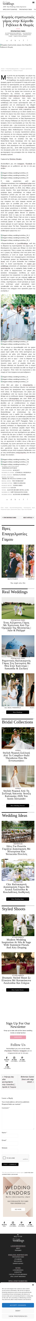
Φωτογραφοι (13, 579)
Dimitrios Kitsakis (16, 159)
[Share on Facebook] (7, 40)
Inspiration (18, 844)
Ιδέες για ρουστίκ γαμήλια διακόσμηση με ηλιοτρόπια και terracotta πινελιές (16, 850)
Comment (6, 1108)
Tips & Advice (18, 1261)
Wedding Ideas (14, 815)
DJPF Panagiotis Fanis (19, 492)
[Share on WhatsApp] (24, 40)
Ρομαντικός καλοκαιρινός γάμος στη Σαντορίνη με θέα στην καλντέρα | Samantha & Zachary (16, 664)
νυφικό (27, 210)
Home (2, 69)
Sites (18, 1268)
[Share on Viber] (28, 40)
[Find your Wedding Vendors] (18, 1197)
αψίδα (30, 277)
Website (4, 1148)
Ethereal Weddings (23, 472)
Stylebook (18, 1259)
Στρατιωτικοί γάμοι (15, 509)
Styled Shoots (13, 909)
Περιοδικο (18, 1250)
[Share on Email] (20, 40)
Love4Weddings (22, 243)
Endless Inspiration (18, 1255)
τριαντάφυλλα (5, 268)
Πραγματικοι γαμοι (18, 31)
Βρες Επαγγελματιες (18, 1281)
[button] (33, 1285)
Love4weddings (18, 1270)
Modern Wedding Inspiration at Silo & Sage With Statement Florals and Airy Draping (16, 943)
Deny (18, 1311)
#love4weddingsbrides (13, 33)
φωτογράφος (30, 396)
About (18, 1248)
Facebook (29, 164)
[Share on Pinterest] (16, 40)
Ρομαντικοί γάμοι (5, 509)
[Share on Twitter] (11, 40)
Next (32, 563)
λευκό (3, 261)
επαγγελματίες (21, 452)
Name (4, 1132)
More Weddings (17, 712)
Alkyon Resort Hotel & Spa (18, 490)
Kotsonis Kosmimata (21, 494)
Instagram (20, 164)
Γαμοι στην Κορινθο (20, 36)
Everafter (18, 1272)
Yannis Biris (17, 485)
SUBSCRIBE (18, 1037)
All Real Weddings (12, 707)
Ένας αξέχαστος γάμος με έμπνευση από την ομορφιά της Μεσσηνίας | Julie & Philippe (16, 626)
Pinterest (4, 166)
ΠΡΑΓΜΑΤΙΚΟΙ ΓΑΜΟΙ (25, 9)
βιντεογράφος (14, 398)
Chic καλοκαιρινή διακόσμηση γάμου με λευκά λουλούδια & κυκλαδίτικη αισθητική (16, 888)
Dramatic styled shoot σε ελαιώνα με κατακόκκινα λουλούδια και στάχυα (16, 980)
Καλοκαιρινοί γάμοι (29, 507)
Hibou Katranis (20, 483)
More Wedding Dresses (18, 805)
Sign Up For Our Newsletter (18, 1025)
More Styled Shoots (18, 990)
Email (4, 1140)
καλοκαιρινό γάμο (25, 183)
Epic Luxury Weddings (18, 1276)
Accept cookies (18, 1305)
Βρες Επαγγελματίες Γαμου (14, 534)
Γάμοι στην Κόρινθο (26, 509)
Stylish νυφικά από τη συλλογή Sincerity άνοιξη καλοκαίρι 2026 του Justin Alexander (16, 794)
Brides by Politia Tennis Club (14, 478)
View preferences (18, 1316)
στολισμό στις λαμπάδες (26, 107)
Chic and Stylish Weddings (18, 1274)
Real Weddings (15, 591)
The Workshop (18, 481)
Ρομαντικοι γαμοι (16, 34)
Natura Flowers (19, 475)
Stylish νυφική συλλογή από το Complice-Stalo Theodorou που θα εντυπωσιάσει (16, 756)
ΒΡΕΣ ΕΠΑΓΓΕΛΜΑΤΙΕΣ (10, 9)
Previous (4, 563)
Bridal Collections (17, 722)
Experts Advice (18, 1263)
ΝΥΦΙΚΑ (18, 750)
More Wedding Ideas (17, 899)
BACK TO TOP (18, 1236)
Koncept (16, 470)
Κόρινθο (3, 185)
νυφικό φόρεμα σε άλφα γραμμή (19, 96)
